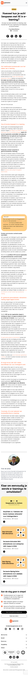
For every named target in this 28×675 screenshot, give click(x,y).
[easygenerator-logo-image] (5, 2)
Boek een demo (14, 616)
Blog (15, 9)
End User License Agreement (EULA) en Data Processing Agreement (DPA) (14, 664)
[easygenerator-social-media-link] (10, 657)
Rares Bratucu (15, 29)
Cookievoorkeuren (14, 666)
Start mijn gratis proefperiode (14, 612)
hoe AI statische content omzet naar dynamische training (14, 291)
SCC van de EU (14, 662)
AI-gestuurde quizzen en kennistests (10, 337)
